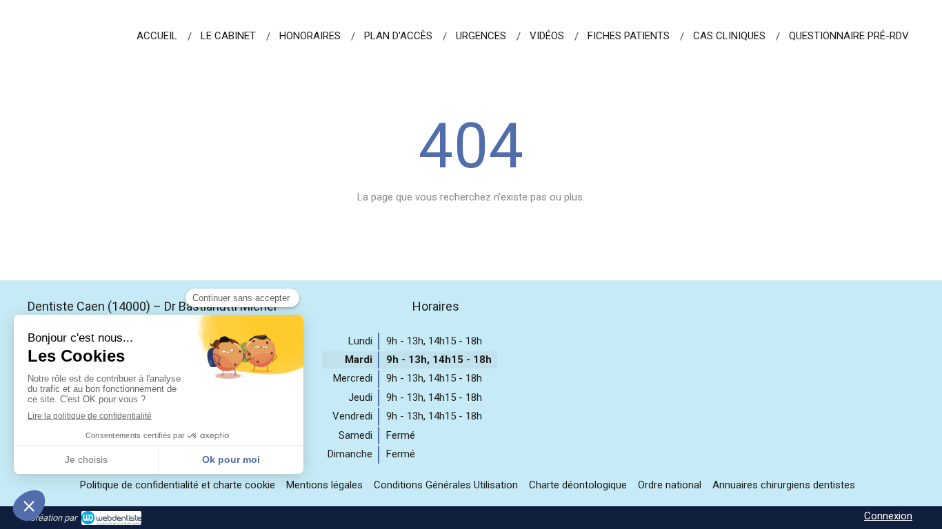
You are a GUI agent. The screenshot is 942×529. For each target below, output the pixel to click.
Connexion (888, 516)
